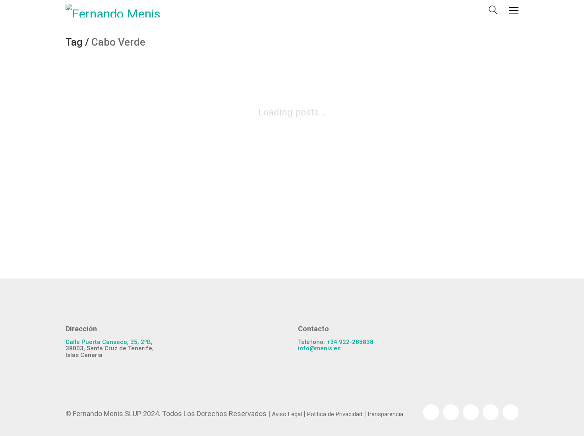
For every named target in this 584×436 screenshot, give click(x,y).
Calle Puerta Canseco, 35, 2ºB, (109, 342)
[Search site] (493, 12)
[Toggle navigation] (513, 10)
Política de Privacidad (334, 414)
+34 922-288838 (350, 342)
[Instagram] (510, 412)
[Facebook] (431, 412)
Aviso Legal (287, 414)
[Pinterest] (491, 412)
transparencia (385, 414)
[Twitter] (451, 412)
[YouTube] (471, 412)
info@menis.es (319, 348)
